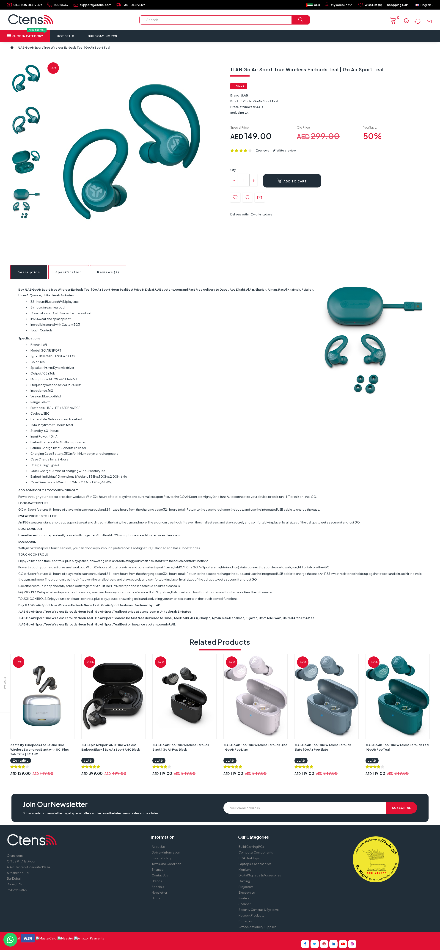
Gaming (244, 881)
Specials (158, 887)
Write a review (286, 150)
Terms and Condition (166, 864)
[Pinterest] (324, 944)
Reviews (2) (108, 272)
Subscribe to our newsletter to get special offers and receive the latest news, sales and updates (90, 813)
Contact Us (160, 875)
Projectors (246, 887)
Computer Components (256, 852)
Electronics (247, 892)
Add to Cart (295, 181)
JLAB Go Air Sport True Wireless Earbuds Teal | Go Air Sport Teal (63, 47)
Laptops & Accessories (255, 864)
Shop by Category (28, 34)
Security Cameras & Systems (259, 909)
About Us (158, 846)
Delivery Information (166, 852)
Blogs (156, 898)
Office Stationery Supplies (257, 927)
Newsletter (159, 892)
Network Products (251, 915)
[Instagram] (352, 944)
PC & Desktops (249, 858)
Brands (157, 881)
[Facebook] (305, 944)
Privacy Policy (161, 858)
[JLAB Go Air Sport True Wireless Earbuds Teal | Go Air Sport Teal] (26, 78)
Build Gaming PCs (102, 36)
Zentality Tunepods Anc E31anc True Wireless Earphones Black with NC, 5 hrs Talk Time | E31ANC (39, 749)
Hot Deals (65, 36)
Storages (245, 921)
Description (28, 272)
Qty (233, 170)
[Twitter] (315, 944)
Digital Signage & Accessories (260, 875)
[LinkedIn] (333, 944)
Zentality (21, 760)
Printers (244, 898)
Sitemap (158, 869)
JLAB (244, 95)
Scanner (244, 904)
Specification (68, 272)
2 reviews (262, 150)
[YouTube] (343, 944)
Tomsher (256, 936)
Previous (5, 683)
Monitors (245, 869)
